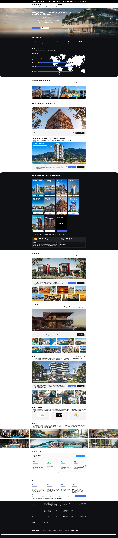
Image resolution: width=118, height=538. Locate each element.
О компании (49, 530)
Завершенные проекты (60, 6)
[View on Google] (34, 461)
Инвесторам (72, 6)
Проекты (44, 530)
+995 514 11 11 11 (83, 503)
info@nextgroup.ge (82, 504)
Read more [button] (35, 468)
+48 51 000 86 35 (82, 510)
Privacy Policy (55, 530)
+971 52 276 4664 (82, 516)
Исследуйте (67, 6)
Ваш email (51, 494)
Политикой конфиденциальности (56, 498)
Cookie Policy (67, 530)
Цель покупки (60, 494)
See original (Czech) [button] (50, 466)
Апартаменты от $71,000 (49, 218)
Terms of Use (61, 530)
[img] (45, 92)
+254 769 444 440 (82, 522)
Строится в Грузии (42, 6)
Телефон (42, 494)
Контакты (77, 6)
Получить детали (80, 496)
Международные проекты (50, 6)
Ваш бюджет (69, 494)
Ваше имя (34, 494)
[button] (36, 28)
